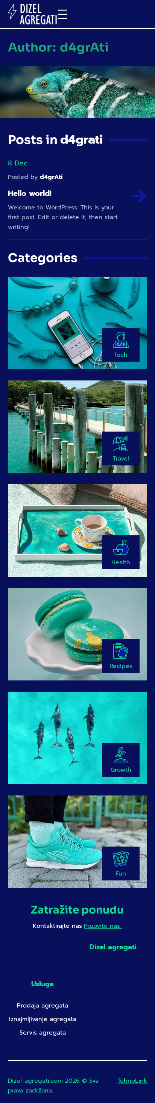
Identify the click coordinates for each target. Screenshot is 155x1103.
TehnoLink (132, 1080)
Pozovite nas (103, 925)
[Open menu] (62, 14)
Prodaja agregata (42, 1005)
